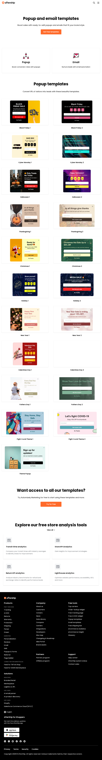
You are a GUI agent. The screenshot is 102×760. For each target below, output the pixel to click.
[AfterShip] (9, 2)
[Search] (94, 3)
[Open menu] (98, 2)
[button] (25, 112)
